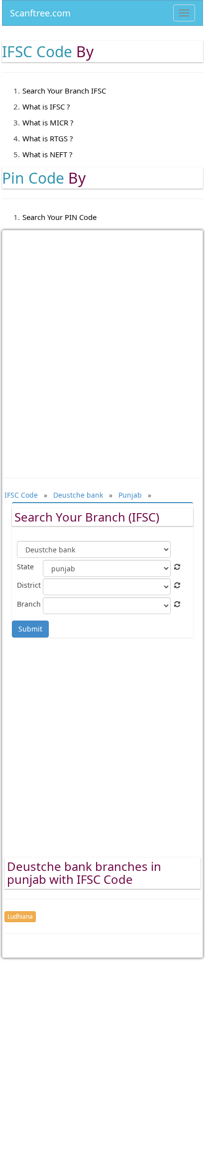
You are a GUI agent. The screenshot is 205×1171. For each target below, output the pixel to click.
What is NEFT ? (47, 154)
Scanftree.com (40, 11)
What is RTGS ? (47, 138)
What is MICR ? (48, 122)
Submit (30, 629)
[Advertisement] (102, 346)
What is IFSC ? (46, 106)
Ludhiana (20, 916)
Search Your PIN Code (59, 217)
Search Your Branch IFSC (64, 91)
